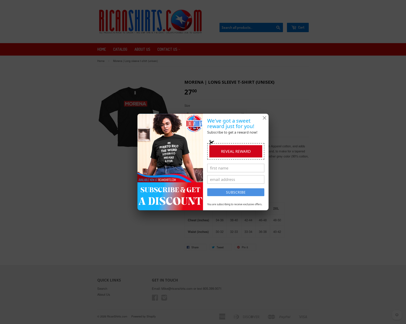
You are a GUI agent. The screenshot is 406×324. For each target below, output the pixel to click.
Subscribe (236, 192)
